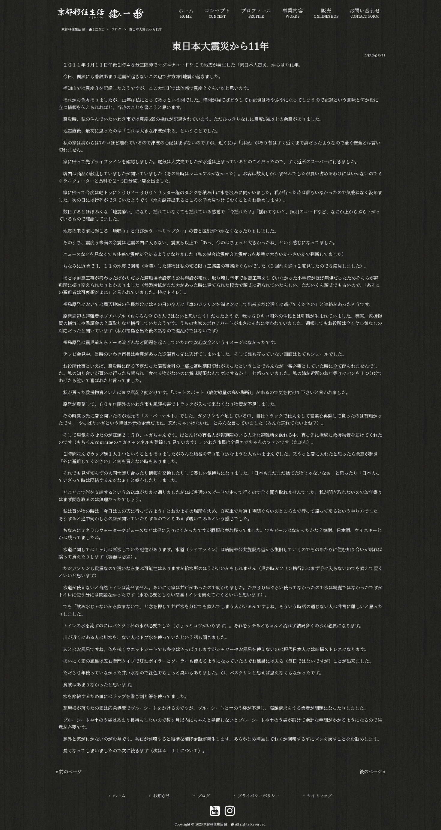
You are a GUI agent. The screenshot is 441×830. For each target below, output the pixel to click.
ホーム (119, 795)
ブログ (116, 29)
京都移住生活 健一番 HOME (83, 29)
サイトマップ (319, 795)
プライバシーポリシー (259, 795)
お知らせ (161, 795)
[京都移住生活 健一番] (101, 17)
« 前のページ (69, 772)
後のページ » (372, 772)
